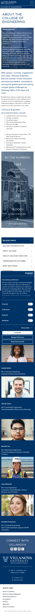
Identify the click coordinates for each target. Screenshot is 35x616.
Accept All (17, 332)
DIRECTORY (6, 604)
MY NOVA (5, 601)
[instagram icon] (22, 549)
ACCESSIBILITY (7, 599)
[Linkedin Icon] (19, 549)
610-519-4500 (18, 580)
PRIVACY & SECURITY (9, 591)
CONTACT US (18, 577)
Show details (25, 327)
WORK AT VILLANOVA (8, 607)
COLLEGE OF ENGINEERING (11, 7)
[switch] (30, 309)
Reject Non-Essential (17, 341)
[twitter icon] (15, 549)
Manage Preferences (17, 337)
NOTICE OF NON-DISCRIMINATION (12, 594)
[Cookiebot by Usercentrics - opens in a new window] (25, 273)
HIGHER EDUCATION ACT (9, 596)
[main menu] (32, 3)
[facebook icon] (11, 549)
